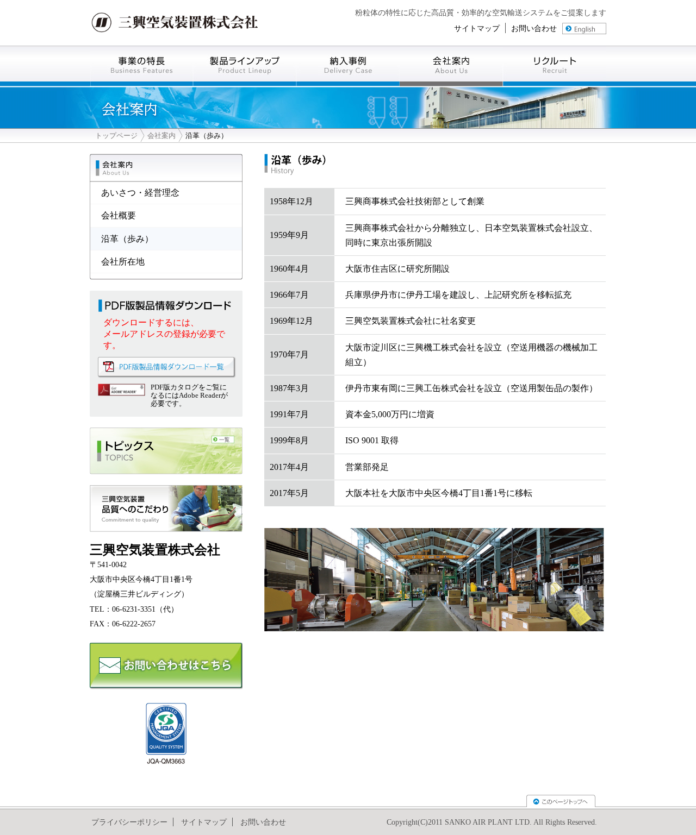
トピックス (166, 451)
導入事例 (348, 66)
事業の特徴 (141, 66)
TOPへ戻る (560, 801)
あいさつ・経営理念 (140, 192)
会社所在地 (123, 261)
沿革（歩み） (127, 238)
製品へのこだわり (166, 508)
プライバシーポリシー (129, 822)
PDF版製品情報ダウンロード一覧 (167, 367)
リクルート (554, 66)
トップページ (116, 135)
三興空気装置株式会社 (175, 22)
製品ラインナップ (244, 66)
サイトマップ (477, 28)
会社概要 (118, 215)
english (584, 28)
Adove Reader (121, 390)
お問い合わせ (534, 28)
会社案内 (451, 66)
